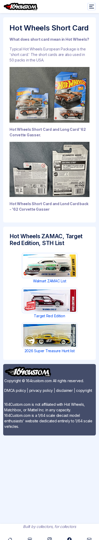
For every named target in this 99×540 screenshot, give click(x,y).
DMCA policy (15, 390)
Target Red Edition (49, 316)
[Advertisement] (49, 475)
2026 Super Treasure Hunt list (50, 351)
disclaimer (64, 390)
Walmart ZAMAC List (49, 281)
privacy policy (41, 390)
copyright (84, 390)
